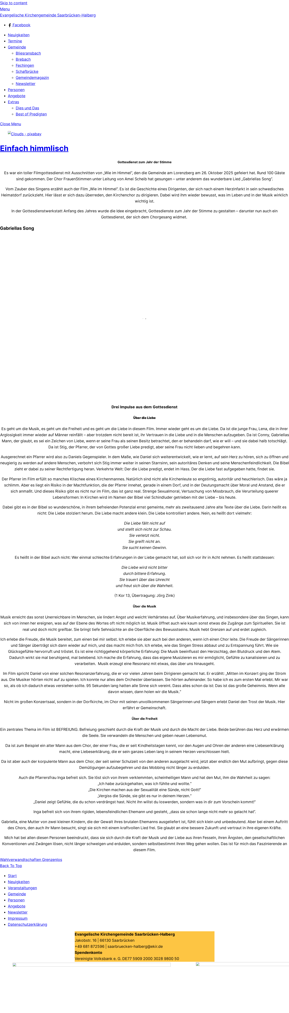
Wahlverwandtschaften (20, 859)
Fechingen (25, 65)
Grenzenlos (51, 859)
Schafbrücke (27, 71)
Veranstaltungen (22, 888)
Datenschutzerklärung (27, 924)
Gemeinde (17, 47)
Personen (16, 89)
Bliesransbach (28, 53)
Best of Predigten (31, 114)
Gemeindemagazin (32, 77)
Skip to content (13, 3)
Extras (13, 102)
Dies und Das (27, 108)
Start (12, 875)
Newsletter (25, 83)
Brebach (23, 59)
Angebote (16, 95)
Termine (15, 41)
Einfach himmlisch (34, 148)
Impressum (18, 918)
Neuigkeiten (18, 35)
